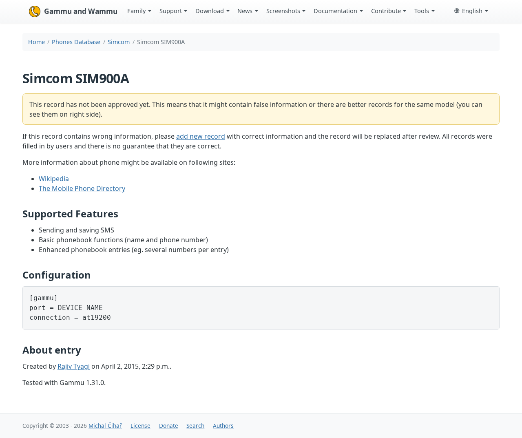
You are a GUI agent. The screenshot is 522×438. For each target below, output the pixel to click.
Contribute (386, 11)
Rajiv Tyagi (74, 366)
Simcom (119, 42)
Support (170, 11)
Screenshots (283, 11)
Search (195, 425)
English (472, 11)
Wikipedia (54, 178)
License (140, 425)
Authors (223, 425)
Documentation (335, 11)
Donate (168, 425)
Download (209, 11)
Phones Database (76, 42)
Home (36, 42)
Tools (421, 11)
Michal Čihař (105, 425)
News (244, 11)
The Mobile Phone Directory (82, 188)
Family (136, 11)
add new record (200, 136)
